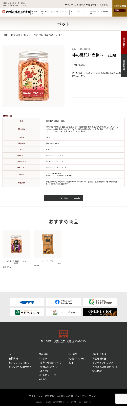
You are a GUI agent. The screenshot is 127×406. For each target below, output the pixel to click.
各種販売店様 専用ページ (105, 366)
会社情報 (92, 4)
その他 (43, 379)
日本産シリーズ (48, 375)
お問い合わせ (124, 42)
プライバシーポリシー (86, 395)
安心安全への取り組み (99, 12)
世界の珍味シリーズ (50, 362)
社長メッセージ (77, 358)
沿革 (71, 362)
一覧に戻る (63, 198)
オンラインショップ (76, 4)
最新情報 (34, 12)
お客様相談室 (124, 65)
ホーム (12, 354)
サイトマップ (36, 395)
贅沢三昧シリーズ (49, 366)
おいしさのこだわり (78, 12)
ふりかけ (44, 371)
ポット (43, 358)
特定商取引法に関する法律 (59, 395)
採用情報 (103, 4)
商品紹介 (44, 12)
